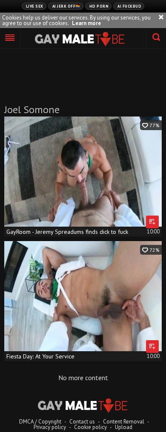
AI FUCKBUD (129, 6)
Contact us (82, 421)
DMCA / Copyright (40, 421)
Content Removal (123, 421)
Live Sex (34, 6)
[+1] (10, 38)
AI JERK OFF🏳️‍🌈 (66, 6)
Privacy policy (50, 427)
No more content (83, 377)
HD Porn (99, 6)
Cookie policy (90, 427)
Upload (123, 427)
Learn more (86, 23)
